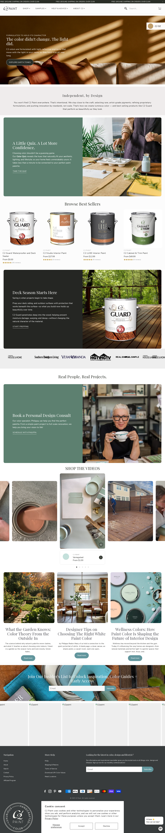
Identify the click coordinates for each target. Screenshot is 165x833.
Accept (81, 826)
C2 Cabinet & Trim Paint (136, 253)
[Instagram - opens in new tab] (50, 791)
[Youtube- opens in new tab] (59, 791)
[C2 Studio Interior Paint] (62, 228)
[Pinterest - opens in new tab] (54, 791)
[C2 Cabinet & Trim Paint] (143, 228)
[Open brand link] (18, 357)
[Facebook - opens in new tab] (45, 791)
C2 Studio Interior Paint (55, 253)
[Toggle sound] (101, 544)
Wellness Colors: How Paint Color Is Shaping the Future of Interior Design (135, 634)
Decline (106, 826)
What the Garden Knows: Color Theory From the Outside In (28, 634)
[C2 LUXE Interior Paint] (102, 228)
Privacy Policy (51, 818)
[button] (138, 8)
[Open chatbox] (160, 828)
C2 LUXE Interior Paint (94, 253)
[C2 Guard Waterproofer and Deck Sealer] (22, 228)
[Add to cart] (101, 557)
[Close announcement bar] (162, 1)
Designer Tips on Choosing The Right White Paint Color (82, 634)
